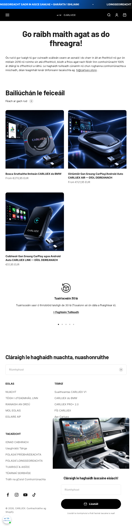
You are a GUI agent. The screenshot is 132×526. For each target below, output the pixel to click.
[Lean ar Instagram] (16, 494)
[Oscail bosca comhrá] (7, 519)
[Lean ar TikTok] (34, 494)
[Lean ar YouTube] (25, 494)
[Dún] (122, 424)
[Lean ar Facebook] (8, 494)
